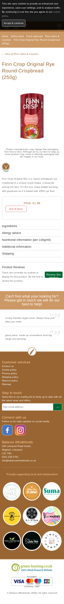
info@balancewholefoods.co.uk (19, 460)
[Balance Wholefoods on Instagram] (20, 430)
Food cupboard (34, 36)
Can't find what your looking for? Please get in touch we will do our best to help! (32, 300)
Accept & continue (14, 23)
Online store (18, 36)
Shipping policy (10, 377)
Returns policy (10, 380)
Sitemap (6, 384)
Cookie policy (9, 369)
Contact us (8, 366)
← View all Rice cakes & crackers (20, 54)
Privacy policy (9, 373)
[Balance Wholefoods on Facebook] (7, 430)
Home (5, 36)
